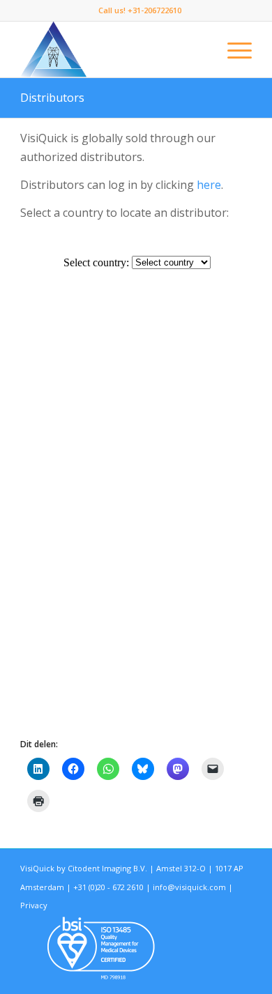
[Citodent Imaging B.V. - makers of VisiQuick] (112, 49)
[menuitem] (139, 10)
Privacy (33, 905)
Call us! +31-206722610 (139, 10)
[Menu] (232, 49)
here (209, 184)
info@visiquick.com (189, 887)
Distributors (52, 97)
